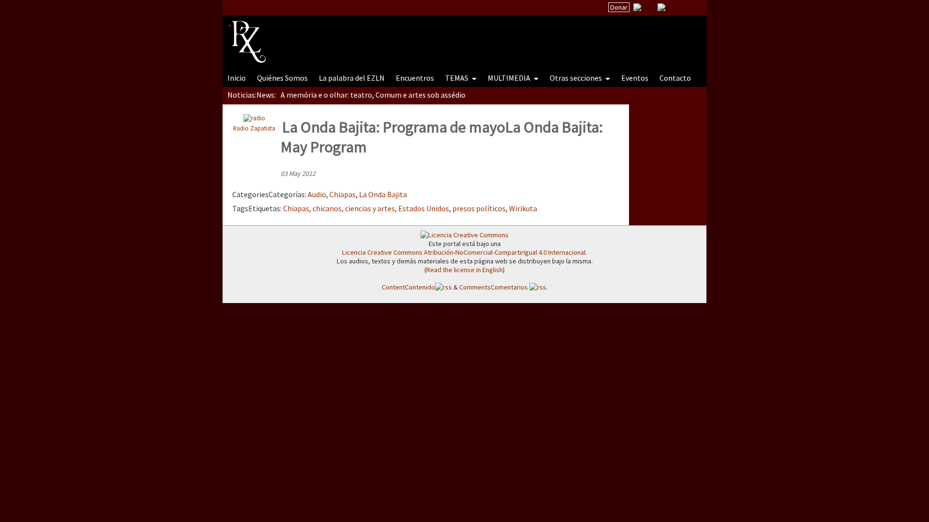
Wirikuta (523, 208)
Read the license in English (464, 269)
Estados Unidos (423, 208)
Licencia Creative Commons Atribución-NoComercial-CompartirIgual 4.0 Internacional (463, 252)
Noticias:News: (251, 95)
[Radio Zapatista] (412, 35)
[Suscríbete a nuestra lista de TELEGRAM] (661, 7)
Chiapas (343, 194)
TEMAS (457, 78)
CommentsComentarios (494, 287)
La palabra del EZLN (352, 78)
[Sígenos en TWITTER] (649, 7)
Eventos (634, 78)
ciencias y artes (370, 208)
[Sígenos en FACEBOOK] (673, 7)
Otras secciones (576, 78)
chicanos (327, 208)
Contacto (675, 78)
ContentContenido (408, 287)
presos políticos (479, 208)
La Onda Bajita (383, 194)
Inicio (236, 78)
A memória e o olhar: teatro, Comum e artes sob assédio (373, 95)
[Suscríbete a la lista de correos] (637, 8)
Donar (619, 7)
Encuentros (415, 78)
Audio (317, 194)
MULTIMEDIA (510, 78)
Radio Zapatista (254, 128)
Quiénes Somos (282, 78)
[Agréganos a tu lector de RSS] (690, 7)
